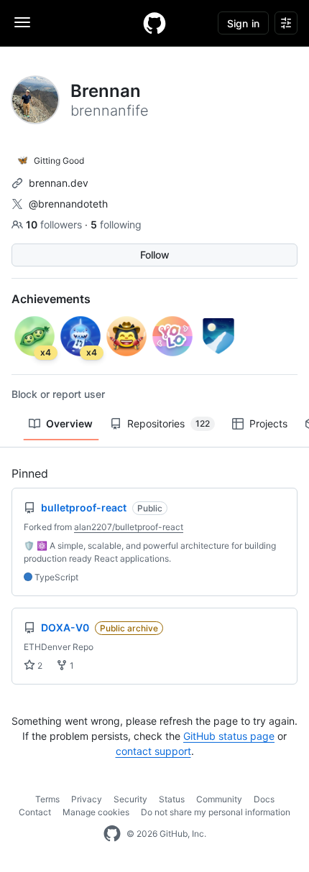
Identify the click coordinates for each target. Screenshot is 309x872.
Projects (268, 423)
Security (130, 799)
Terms (47, 799)
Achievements (51, 299)
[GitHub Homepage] (112, 834)
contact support (153, 751)
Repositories (168, 423)
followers (55, 224)
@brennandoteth (68, 204)
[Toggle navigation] (22, 22)
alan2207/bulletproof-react (128, 526)
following (116, 224)
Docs (264, 799)
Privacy (86, 799)
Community (219, 799)
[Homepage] (154, 22)
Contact (35, 812)
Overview (69, 423)
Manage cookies (96, 812)
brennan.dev (58, 183)
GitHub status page (229, 736)
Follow (155, 255)
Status (172, 799)
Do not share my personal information (215, 812)
